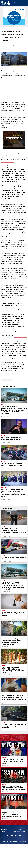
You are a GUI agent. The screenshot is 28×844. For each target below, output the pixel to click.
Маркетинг (21, 829)
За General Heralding (20, 831)
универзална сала (7, 380)
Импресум (4, 829)
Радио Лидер (5, 3)
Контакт (3, 831)
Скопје (2, 46)
